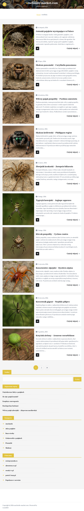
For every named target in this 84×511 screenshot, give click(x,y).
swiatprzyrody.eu (11, 461)
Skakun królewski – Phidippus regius (54, 132)
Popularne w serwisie (13, 480)
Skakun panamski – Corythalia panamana (56, 65)
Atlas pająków (10, 429)
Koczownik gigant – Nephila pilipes (53, 301)
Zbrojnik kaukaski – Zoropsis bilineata (54, 166)
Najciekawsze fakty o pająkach (13, 392)
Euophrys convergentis (11, 401)
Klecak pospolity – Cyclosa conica (52, 234)
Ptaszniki (9, 443)
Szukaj (7, 372)
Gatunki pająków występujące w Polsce (55, 31)
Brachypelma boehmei (10, 406)
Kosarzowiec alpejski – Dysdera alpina (54, 268)
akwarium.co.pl (11, 466)
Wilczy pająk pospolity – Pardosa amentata (56, 99)
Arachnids (9, 424)
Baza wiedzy (10, 433)
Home (38, 15)
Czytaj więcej (72, 48)
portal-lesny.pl (11, 475)
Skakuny (8, 448)
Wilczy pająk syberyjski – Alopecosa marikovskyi (20, 410)
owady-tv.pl (10, 470)
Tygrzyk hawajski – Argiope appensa (53, 200)
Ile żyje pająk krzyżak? (10, 397)
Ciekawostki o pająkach (14, 438)
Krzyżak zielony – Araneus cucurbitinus (55, 335)
